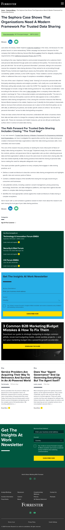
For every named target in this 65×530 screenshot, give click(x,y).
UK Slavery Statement (40, 499)
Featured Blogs (11, 10)
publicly (38, 53)
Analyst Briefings (6, 492)
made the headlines (33, 48)
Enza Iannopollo (8, 34)
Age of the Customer (7, 223)
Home (3, 10)
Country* (5, 297)
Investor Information (7, 497)
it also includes (31, 91)
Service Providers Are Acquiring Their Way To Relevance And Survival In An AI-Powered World (16, 376)
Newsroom (21, 492)
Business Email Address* (9, 288)
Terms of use (11, 522)
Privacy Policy (31, 522)
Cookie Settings (53, 522)
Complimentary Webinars (38, 493)
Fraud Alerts (4, 499)
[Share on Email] (16, 42)
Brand (19, 499)
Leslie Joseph (38, 384)
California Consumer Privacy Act (25, 56)
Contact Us (53, 492)
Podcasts (52, 497)
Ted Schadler (5, 384)
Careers (20, 497)
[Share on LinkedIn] (10, 42)
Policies (36, 497)
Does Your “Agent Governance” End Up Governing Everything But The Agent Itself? (47, 376)
